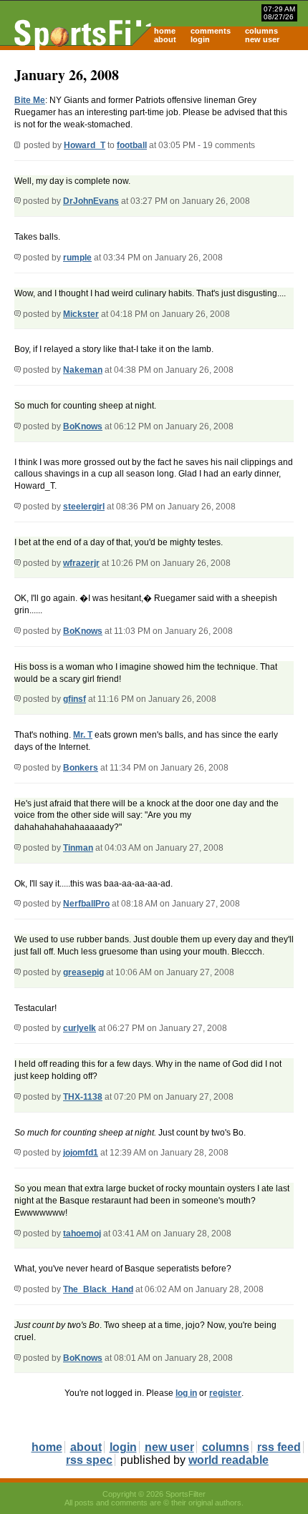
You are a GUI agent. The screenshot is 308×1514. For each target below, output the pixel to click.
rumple (77, 258)
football (132, 145)
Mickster (81, 314)
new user (262, 39)
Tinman (78, 848)
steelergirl (84, 507)
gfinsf (74, 699)
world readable (228, 1460)
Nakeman (82, 370)
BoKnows (82, 426)
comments (211, 30)
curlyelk (79, 1028)
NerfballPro (86, 904)
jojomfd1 (80, 1153)
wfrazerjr (81, 563)
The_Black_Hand (98, 1289)
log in (186, 1393)
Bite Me (29, 100)
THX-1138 (82, 1097)
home (164, 30)
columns (261, 30)
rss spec (89, 1460)
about (165, 39)
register (225, 1393)
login (200, 39)
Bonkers (80, 768)
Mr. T (82, 735)
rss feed (279, 1447)
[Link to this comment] (17, 201)
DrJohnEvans (91, 201)
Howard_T (84, 145)
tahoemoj (82, 1234)
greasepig (83, 972)
